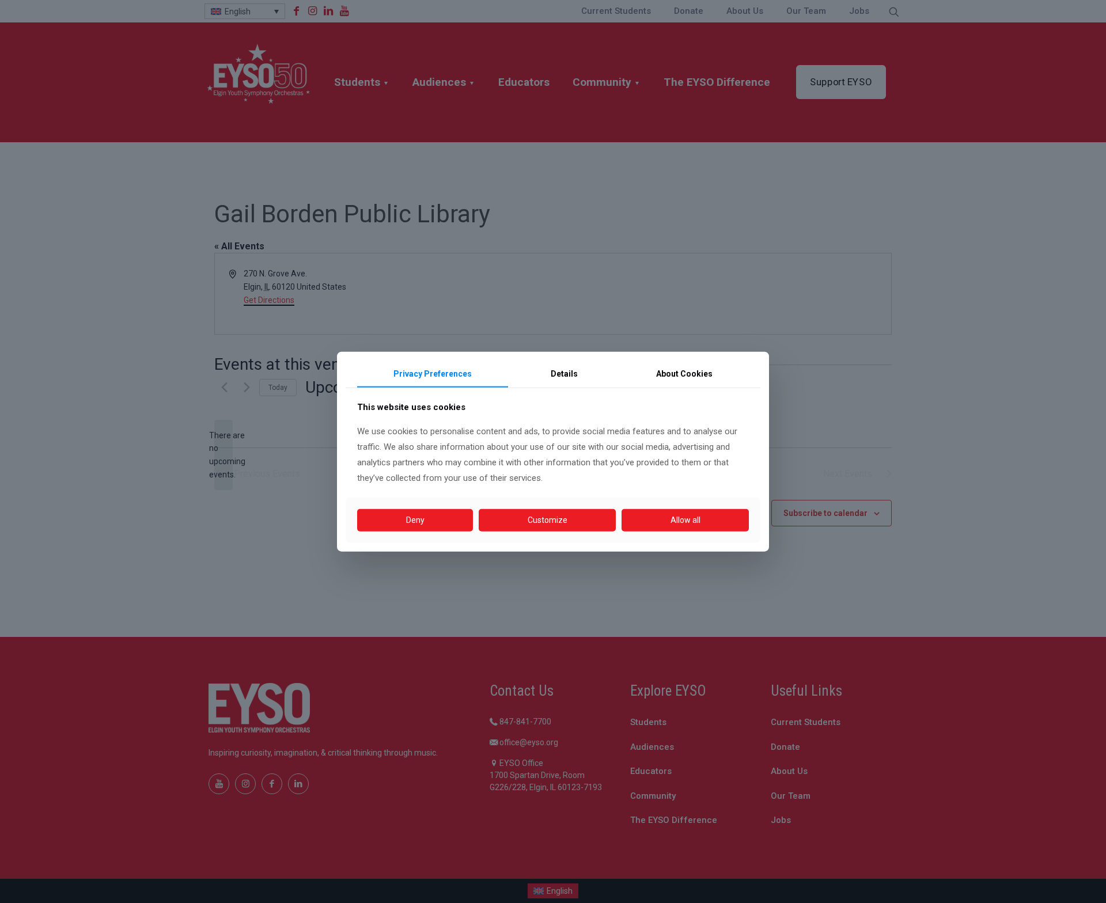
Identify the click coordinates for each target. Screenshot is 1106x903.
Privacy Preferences (432, 373)
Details (564, 373)
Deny (415, 520)
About (684, 373)
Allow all (685, 520)
